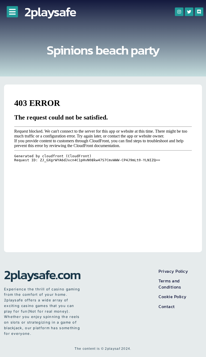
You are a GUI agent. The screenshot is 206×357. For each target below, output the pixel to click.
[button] (12, 11)
